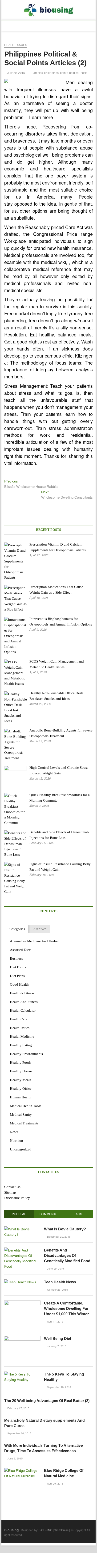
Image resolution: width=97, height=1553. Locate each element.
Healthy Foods (20, 1062)
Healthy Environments (26, 1054)
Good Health (19, 984)
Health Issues (15, 45)
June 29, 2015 (55, 1268)
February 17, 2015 (17, 1408)
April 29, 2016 (54, 1483)
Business (16, 958)
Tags (78, 1214)
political (74, 73)
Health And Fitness (24, 1002)
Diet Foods (18, 967)
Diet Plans (17, 976)
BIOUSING (45, 1530)
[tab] (17, 929)
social (85, 73)
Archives (39, 929)
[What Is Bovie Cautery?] (22, 1228)
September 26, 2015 (18, 1433)
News (14, 1132)
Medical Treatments (24, 1123)
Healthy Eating (21, 1045)
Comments (48, 1214)
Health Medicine (22, 1036)
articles (38, 73)
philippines (51, 73)
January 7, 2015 (56, 1346)
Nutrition (16, 1140)
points (64, 73)
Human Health (20, 1097)
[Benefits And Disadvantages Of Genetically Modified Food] (22, 1250)
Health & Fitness (22, 993)
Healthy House (21, 1071)
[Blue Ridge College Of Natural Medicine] (22, 1470)
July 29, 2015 (15, 73)
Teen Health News (60, 1282)
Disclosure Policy (17, 1198)
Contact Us (12, 1187)
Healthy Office (21, 1088)
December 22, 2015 (58, 1236)
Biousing (11, 1529)
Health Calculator (23, 1010)
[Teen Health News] (20, 1281)
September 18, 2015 (58, 1387)
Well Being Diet (57, 1339)
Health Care (18, 1019)
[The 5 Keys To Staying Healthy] (22, 1374)
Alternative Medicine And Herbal (34, 941)
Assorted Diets (20, 950)
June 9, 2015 (14, 1458)
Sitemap (10, 1192)
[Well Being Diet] (22, 1338)
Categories (17, 929)
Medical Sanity (21, 1114)
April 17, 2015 (54, 1321)
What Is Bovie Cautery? (65, 1229)
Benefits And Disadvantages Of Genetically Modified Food (67, 1255)
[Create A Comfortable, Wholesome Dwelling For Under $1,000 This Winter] (22, 1302)
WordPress (61, 1530)
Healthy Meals (20, 1080)
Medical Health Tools (25, 1106)
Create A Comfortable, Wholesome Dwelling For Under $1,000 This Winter (66, 1308)
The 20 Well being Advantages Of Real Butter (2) (46, 1401)
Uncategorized (20, 1149)
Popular (19, 1214)
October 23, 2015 (57, 1289)
